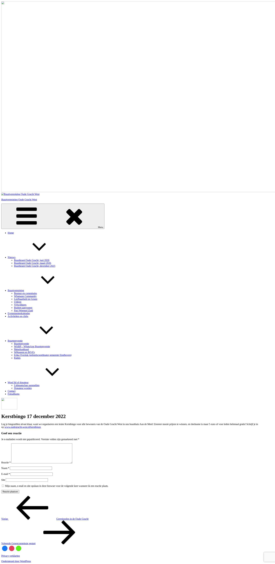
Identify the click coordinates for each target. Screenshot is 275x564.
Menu (100, 227)
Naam (5, 468)
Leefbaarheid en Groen (25, 299)
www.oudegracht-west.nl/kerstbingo (22, 427)
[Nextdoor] (18, 548)
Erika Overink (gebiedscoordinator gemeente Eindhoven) (42, 355)
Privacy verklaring (10, 555)
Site (3, 480)
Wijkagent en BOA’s (24, 352)
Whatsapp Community (25, 296)
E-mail (5, 474)
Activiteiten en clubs (18, 316)
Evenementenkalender (19, 313)
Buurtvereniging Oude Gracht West (19, 199)
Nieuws (11, 257)
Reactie (6, 462)
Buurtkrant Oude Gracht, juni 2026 (31, 260)
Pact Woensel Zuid (23, 310)
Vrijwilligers (20, 304)
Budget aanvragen (23, 307)
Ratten (17, 358)
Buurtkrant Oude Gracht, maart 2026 (32, 263)
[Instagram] (11, 548)
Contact (11, 391)
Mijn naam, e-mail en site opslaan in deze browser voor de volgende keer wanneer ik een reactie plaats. (56, 486)
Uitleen (17, 302)
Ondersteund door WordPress (16, 561)
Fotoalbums (13, 394)
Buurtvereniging (16, 290)
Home (11, 232)
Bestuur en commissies (25, 293)
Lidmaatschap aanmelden (26, 385)
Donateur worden (23, 388)
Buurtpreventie (15, 340)
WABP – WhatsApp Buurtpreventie (32, 346)
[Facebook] (4, 548)
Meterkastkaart (21, 349)
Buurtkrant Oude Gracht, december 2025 (34, 266)
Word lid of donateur (18, 382)
